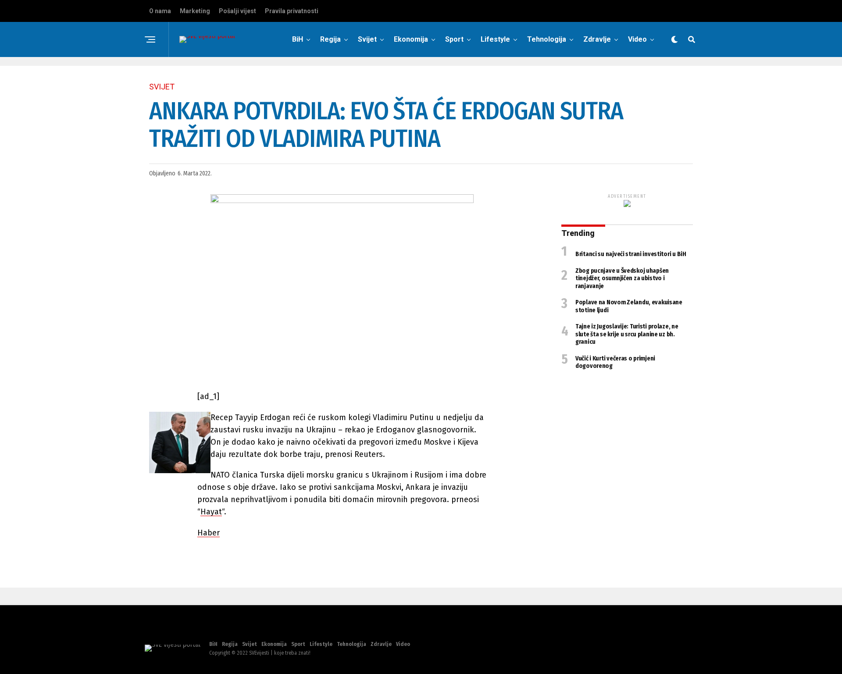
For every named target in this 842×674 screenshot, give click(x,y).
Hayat (211, 512)
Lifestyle (495, 39)
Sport (454, 39)
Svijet (367, 39)
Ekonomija (411, 39)
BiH (297, 39)
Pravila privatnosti (291, 10)
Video (637, 39)
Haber (208, 533)
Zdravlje (597, 39)
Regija (330, 39)
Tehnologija (546, 39)
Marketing (195, 10)
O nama (160, 10)
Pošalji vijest (237, 10)
